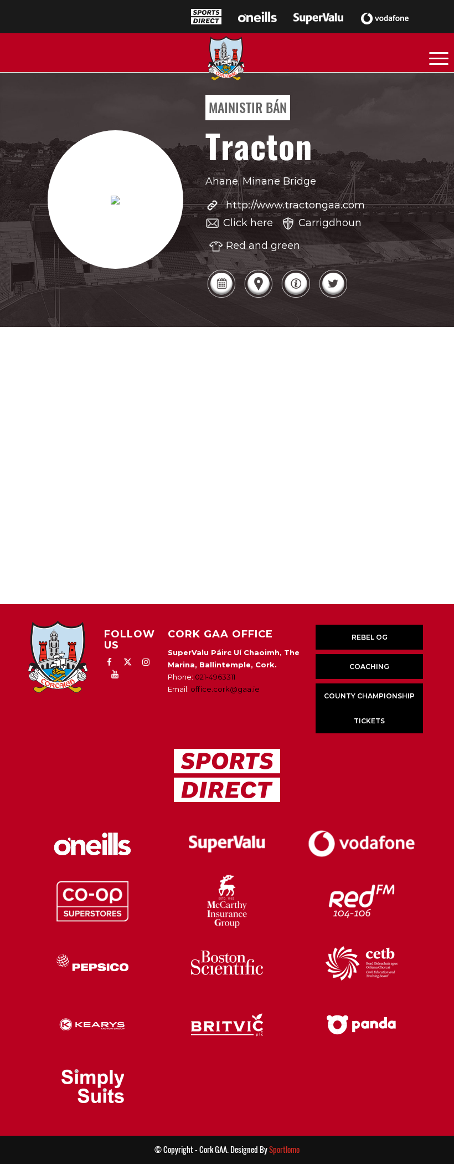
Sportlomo (284, 1149)
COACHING (369, 666)
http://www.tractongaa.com (295, 205)
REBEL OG (370, 637)
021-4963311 (215, 676)
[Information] (295, 296)
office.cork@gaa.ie (225, 689)
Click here (248, 223)
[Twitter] (333, 296)
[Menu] (439, 57)
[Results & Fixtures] (221, 296)
